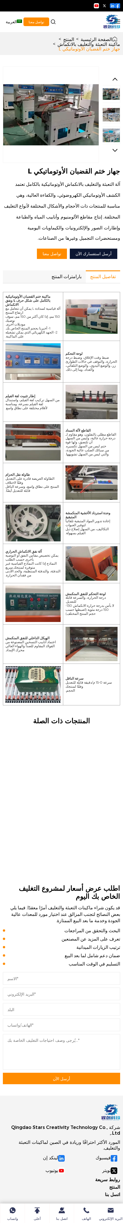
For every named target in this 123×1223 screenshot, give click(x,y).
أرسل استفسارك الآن (94, 253)
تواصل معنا (36, 21)
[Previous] (115, 79)
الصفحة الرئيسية (96, 39)
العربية (11, 21)
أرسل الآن (61, 1078)
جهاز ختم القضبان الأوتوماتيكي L (89, 48)
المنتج (68, 39)
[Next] (115, 150)
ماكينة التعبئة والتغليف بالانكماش (88, 44)
